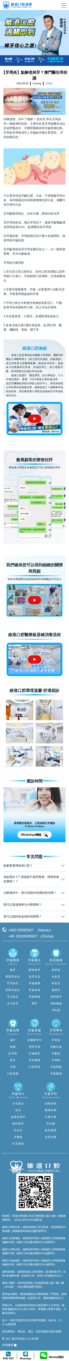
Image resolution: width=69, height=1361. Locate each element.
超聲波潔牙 (18, 1116)
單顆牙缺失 (13, 976)
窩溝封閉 (51, 1110)
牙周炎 (7, 262)
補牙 (13, 1040)
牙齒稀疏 (34, 996)
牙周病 (56, 1060)
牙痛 (13, 1066)
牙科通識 (34, 1060)
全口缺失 (13, 1003)
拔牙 (13, 1060)
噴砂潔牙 (18, 1123)
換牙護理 (51, 1130)
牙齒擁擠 (34, 983)
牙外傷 (50, 1123)
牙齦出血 (56, 1046)
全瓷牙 (56, 976)
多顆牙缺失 (13, 989)
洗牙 (18, 1110)
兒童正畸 (51, 1116)
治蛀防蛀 (51, 1103)
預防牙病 (34, 1046)
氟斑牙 (56, 989)
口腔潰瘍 (13, 1073)
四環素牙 (56, 996)
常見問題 (18, 1143)
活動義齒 (56, 1003)
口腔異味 (34, 1066)
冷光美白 (18, 1103)
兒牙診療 (51, 1136)
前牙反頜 (34, 976)
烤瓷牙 (56, 983)
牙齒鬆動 (56, 1066)
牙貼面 (56, 1010)
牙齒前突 (34, 989)
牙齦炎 (56, 1053)
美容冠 (56, 969)
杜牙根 (12, 1053)
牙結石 (18, 1130)
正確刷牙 (34, 1053)
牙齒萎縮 (56, 1073)
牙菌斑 (18, 1136)
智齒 (13, 1046)
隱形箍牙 (34, 969)
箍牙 (35, 1003)
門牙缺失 (13, 983)
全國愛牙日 (34, 1040)
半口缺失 (13, 996)
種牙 (13, 969)
